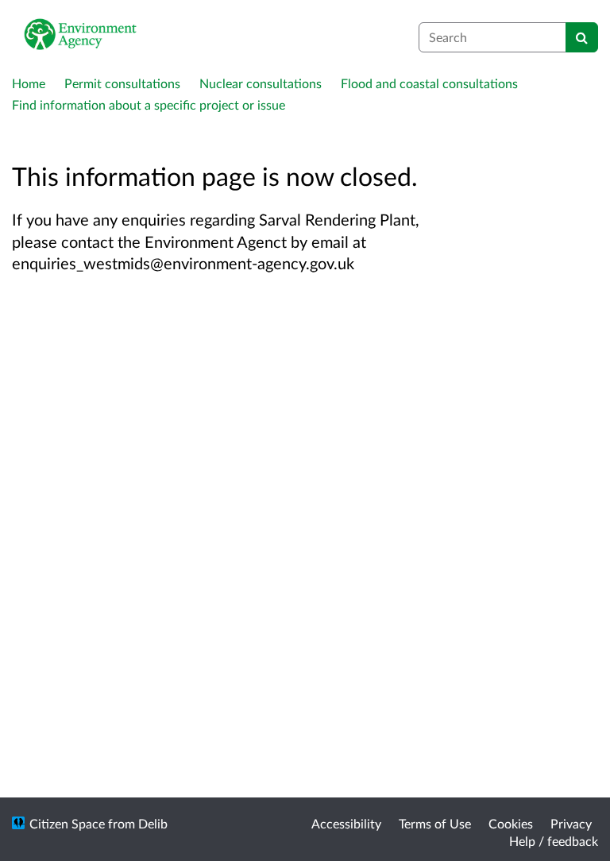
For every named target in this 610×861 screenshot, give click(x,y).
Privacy (571, 823)
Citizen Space (67, 823)
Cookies (510, 823)
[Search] (582, 37)
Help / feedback (553, 840)
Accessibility (346, 823)
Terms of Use (435, 823)
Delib (153, 823)
